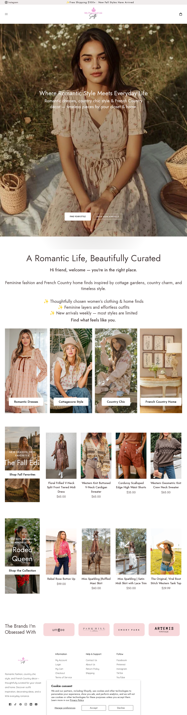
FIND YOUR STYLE (78, 216)
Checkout (60, 673)
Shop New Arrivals (108, 216)
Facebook (121, 660)
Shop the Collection (22, 570)
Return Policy (92, 669)
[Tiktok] (15, 704)
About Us (90, 664)
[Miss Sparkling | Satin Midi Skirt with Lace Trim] (131, 551)
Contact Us (91, 660)
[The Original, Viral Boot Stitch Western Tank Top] (166, 551)
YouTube (120, 677)
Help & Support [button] (93, 654)
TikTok (119, 673)
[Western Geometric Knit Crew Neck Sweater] (166, 456)
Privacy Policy (77, 700)
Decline (121, 708)
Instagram (13, 2)
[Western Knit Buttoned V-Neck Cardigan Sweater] (96, 456)
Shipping (90, 673)
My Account (61, 660)
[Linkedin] (31, 704)
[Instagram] (26, 704)
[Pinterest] (20, 704)
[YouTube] (36, 704)
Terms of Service (63, 677)
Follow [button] (119, 654)
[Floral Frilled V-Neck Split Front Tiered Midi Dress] (61, 456)
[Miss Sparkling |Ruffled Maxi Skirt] (96, 551)
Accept (93, 708)
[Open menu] (9, 14)
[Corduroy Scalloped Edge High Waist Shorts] (131, 456)
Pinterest (121, 664)
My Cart (59, 669)
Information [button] (61, 654)
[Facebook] (10, 704)
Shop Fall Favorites (22, 474)
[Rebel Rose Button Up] (61, 551)
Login (58, 664)
